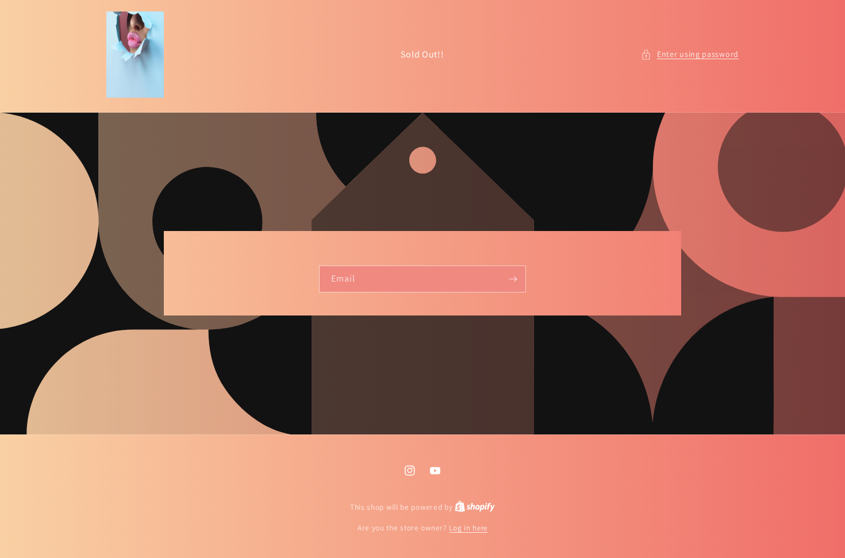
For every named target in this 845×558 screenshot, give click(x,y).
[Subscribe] (512, 279)
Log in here (468, 528)
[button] (690, 54)
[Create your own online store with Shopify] (475, 507)
